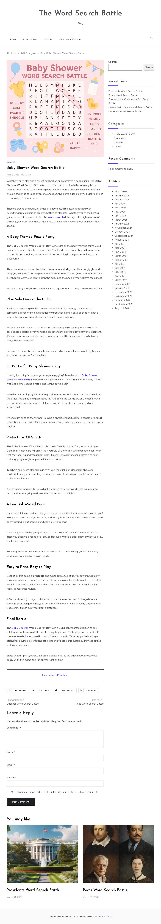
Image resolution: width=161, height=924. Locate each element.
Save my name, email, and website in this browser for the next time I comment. (54, 792)
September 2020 (124, 304)
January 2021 (122, 287)
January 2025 (122, 223)
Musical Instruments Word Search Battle (130, 107)
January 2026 (122, 195)
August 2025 (122, 199)
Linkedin (91, 690)
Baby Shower (20, 627)
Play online (29, 39)
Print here (62, 675)
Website (11, 777)
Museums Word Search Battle (124, 111)
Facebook (20, 690)
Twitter (44, 690)
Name (11, 752)
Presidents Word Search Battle (125, 91)
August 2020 (122, 308)
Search (112, 61)
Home (13, 39)
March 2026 (121, 191)
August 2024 (122, 239)
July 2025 (120, 203)
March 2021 (121, 279)
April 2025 (120, 215)
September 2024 (124, 235)
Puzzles (48, 39)
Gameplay (120, 138)
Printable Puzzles (70, 39)
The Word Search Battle (80, 13)
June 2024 (120, 247)
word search (56, 217)
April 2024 (120, 251)
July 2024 (120, 243)
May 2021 (120, 271)
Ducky (28, 174)
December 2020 (123, 292)
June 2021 (120, 267)
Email (11, 764)
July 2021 (120, 263)
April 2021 (120, 275)
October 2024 (122, 231)
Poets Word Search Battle (123, 95)
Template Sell (105, 916)
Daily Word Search (125, 133)
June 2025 (120, 207)
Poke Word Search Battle (89, 703)
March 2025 (121, 219)
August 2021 (122, 259)
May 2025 (120, 211)
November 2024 (123, 227)
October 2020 (122, 300)
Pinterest (68, 690)
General (11, 161)
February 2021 (123, 284)
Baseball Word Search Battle (23, 703)
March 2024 (121, 255)
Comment (13, 727)
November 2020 (123, 295)
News (118, 146)
